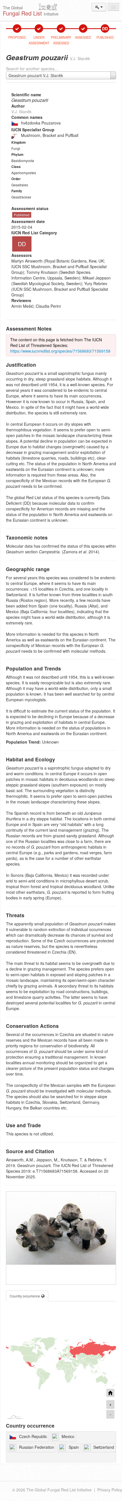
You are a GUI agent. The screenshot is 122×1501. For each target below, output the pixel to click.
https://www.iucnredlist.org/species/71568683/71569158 (60, 351)
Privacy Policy (109, 1490)
